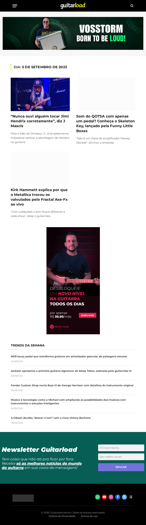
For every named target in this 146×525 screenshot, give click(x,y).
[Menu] (14, 6)
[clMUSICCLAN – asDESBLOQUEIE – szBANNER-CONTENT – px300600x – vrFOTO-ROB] (73, 333)
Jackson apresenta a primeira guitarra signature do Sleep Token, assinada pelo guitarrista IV (71, 370)
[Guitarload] (73, 6)
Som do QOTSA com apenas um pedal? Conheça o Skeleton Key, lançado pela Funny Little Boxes (105, 123)
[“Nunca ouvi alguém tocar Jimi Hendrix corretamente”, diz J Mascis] (40, 94)
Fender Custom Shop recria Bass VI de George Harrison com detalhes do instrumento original (72, 385)
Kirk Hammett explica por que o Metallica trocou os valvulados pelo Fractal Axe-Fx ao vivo (39, 197)
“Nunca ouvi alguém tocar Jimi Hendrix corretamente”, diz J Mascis (40, 121)
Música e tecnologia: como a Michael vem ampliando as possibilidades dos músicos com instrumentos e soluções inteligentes (68, 401)
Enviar (121, 467)
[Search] (132, 6)
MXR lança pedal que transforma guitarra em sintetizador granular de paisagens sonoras (69, 356)
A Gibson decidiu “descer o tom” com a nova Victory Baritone (51, 417)
